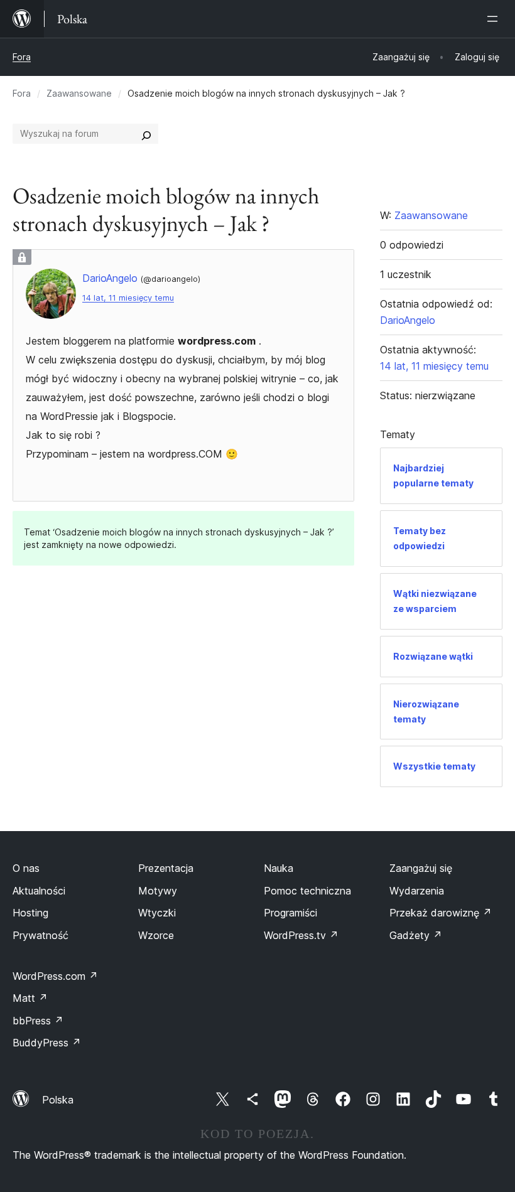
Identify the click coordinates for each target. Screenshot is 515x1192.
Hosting (30, 912)
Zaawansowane (79, 93)
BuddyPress (47, 1042)
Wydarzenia (416, 890)
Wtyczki (157, 912)
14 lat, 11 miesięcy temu (128, 298)
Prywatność (40, 935)
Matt (30, 998)
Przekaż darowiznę (440, 912)
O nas (26, 868)
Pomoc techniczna (307, 890)
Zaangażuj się (420, 868)
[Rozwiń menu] (495, 19)
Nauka (278, 868)
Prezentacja (165, 868)
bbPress (38, 1020)
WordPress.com (55, 976)
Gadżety (415, 935)
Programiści (290, 912)
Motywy (157, 890)
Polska (57, 1099)
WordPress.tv (301, 935)
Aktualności (39, 890)
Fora (22, 56)
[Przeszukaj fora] (146, 134)
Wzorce (156, 935)
